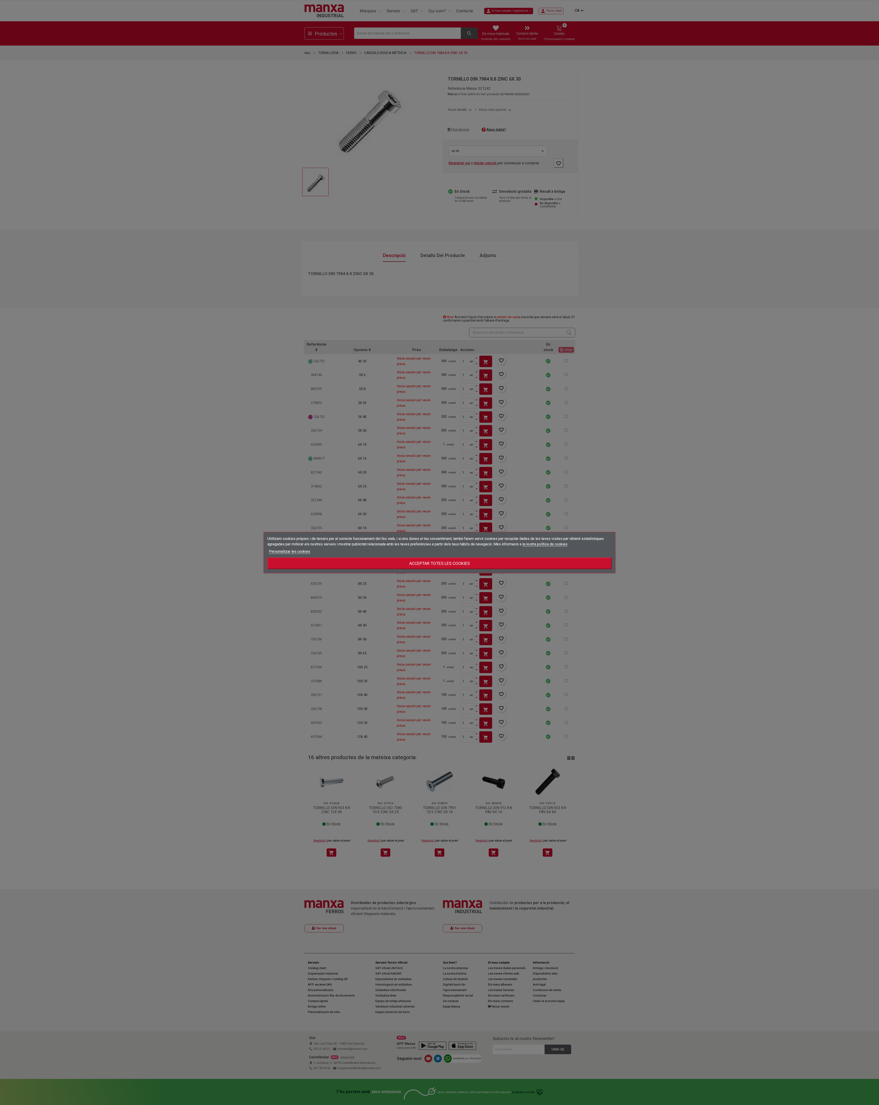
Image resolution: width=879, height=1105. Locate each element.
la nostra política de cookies (544, 544)
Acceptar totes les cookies (439, 563)
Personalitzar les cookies (289, 551)
